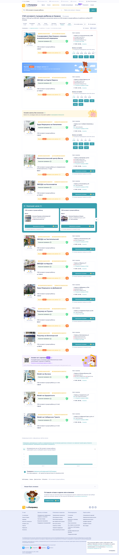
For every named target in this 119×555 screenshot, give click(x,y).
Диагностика (56, 5)
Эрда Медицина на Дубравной (49, 288)
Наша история (25, 517)
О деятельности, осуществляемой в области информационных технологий (38, 544)
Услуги (48, 5)
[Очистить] (61, 10)
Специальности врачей (88, 515)
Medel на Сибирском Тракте (48, 417)
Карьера (24, 519)
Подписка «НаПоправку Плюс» (73, 528)
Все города (85, 525)
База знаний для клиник (59, 529)
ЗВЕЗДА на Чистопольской (48, 239)
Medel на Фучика (44, 374)
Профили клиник (87, 523)
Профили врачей (87, 521)
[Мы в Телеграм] (90, 507)
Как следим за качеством (74, 525)
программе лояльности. (81, 496)
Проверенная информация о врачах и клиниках (44, 516)
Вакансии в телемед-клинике (73, 520)
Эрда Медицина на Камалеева (49, 124)
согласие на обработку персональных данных (99, 545)
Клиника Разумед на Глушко (76, 216)
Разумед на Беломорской (47, 336)
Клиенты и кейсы (57, 525)
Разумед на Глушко (45, 311)
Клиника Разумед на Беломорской (41, 216)
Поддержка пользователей (44, 523)
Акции (92, 5)
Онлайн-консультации (67, 5)
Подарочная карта (72, 534)
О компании (25, 515)
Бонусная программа (43, 520)
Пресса (24, 525)
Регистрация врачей (58, 519)
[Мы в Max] (95, 507)
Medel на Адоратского (46, 395)
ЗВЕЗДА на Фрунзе (44, 264)
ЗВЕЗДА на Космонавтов (47, 184)
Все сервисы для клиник (59, 521)
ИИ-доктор (78, 5)
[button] (42, 10)
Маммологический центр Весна (50, 158)
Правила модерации (58, 527)
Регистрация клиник (58, 517)
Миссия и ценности (27, 521)
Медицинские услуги (88, 519)
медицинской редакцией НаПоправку (45, 471)
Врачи (43, 5)
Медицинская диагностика (89, 517)
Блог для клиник (57, 523)
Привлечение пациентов (59, 515)
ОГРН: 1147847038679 (27, 552)
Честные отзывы (41, 518)
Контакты (24, 529)
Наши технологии (72, 523)
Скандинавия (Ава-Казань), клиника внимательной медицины (51, 37)
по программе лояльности (57, 114)
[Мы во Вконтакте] (93, 507)
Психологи (85, 5)
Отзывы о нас (25, 523)
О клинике (70, 515)
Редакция (24, 527)
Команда (70, 517)
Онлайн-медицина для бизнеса (73, 531)
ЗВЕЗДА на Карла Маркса (47, 80)
